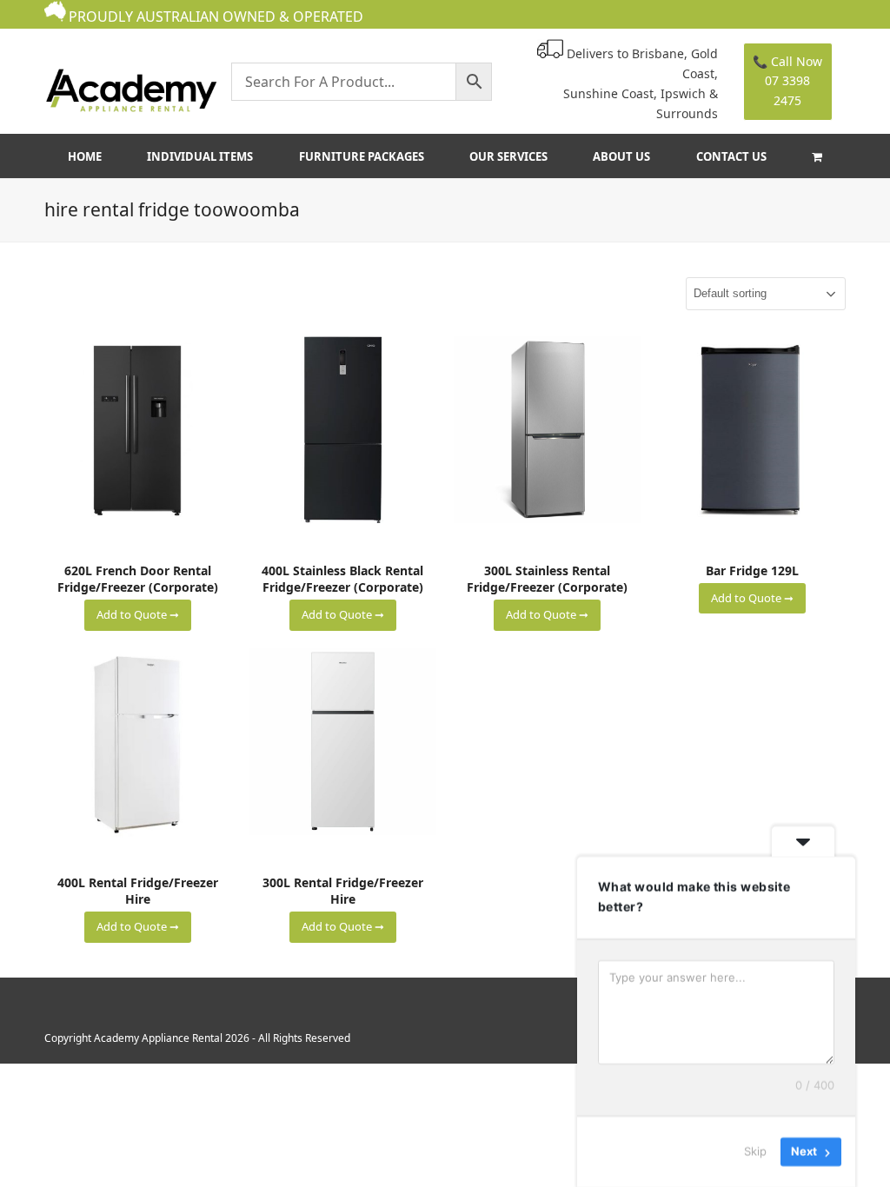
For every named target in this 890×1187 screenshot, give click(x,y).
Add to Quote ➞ (137, 614)
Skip (755, 1151)
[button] (816, 156)
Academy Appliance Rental (158, 1038)
